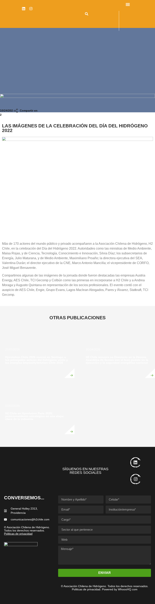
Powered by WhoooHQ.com (119, 589)
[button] (87, 14)
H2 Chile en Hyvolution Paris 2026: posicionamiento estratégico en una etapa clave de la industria (34, 416)
